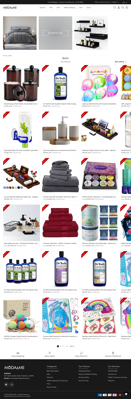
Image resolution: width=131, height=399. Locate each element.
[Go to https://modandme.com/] (10, 7)
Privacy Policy (84, 377)
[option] (20, 33)
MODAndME (113, 371)
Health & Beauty (69, 7)
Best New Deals (53, 371)
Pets (80, 7)
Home (5, 55)
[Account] (118, 7)
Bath (10, 55)
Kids (58, 7)
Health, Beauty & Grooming (57, 381)
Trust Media (27, 396)
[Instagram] (12, 385)
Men (51, 7)
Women (42, 7)
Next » (72, 346)
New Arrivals (51, 387)
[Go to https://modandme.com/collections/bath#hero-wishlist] (114, 7)
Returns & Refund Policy (88, 374)
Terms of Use (83, 381)
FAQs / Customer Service (102, 2)
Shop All (111, 381)
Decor (89, 7)
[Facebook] (6, 385)
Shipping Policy (84, 371)
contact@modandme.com (20, 378)
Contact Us (112, 374)
